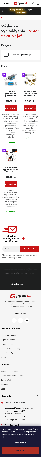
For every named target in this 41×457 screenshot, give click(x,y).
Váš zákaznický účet (9, 353)
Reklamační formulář (9, 371)
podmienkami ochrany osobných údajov (19, 256)
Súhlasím (20, 450)
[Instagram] (20, 320)
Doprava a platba (8, 340)
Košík (3, 389)
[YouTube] (26, 320)
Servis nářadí (6, 380)
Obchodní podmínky (9, 335)
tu (3, 437)
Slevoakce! (21, 12)
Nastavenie (20, 442)
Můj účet (4, 384)
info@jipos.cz (17, 284)
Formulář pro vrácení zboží (15, 419)
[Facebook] (14, 320)
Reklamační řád (7, 344)
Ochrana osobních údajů (11, 348)
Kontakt (4, 357)
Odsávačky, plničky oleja (21, 54)
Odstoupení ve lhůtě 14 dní (12, 376)
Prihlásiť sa (29, 249)
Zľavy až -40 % (16, 9)
